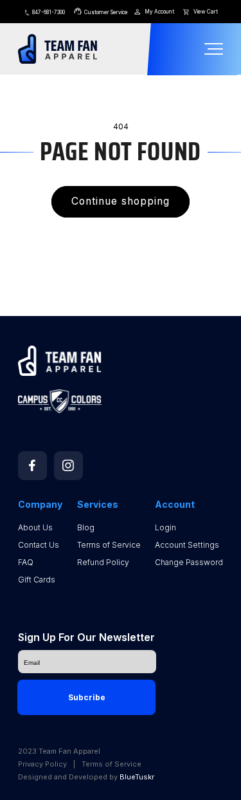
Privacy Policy (42, 764)
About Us (35, 527)
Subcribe (86, 697)
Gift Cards (36, 579)
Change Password (189, 562)
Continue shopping (120, 201)
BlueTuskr (137, 776)
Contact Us (38, 545)
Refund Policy (103, 562)
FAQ (25, 562)
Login (165, 527)
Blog (85, 527)
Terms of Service (109, 545)
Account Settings (187, 545)
